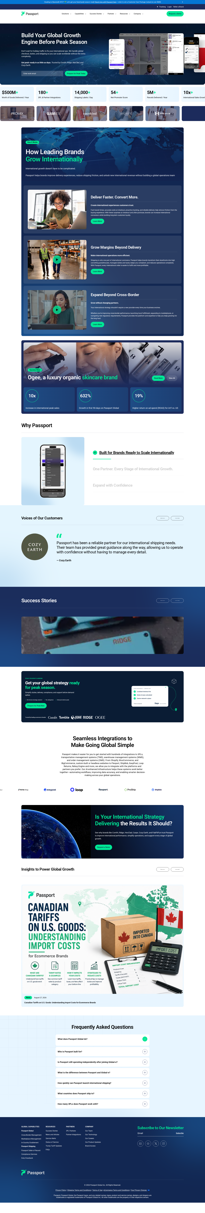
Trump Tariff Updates (54, 1146)
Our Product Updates (93, 1142)
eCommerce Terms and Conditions (117, 1190)
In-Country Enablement (29, 1143)
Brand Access (90, 1146)
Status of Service (52, 1142)
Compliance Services (29, 1154)
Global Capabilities (30, 1127)
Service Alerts (51, 1138)
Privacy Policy (61, 1190)
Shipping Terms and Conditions (79, 1190)
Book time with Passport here (105, 2)
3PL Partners (71, 1131)
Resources (50, 1127)
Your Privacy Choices (139, 1190)
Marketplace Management (31, 1139)
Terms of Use (97, 1190)
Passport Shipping (28, 1146)
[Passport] (29, 14)
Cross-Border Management (31, 1135)
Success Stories (52, 1131)
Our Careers (89, 1138)
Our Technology (91, 1135)
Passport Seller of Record (30, 1150)
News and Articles (52, 1135)
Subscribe (180, 1133)
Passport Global (27, 1131)
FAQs (48, 1150)
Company (89, 1127)
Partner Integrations (73, 1135)
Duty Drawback (27, 1158)
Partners (70, 1127)
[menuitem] (66, 14)
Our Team (89, 1131)
